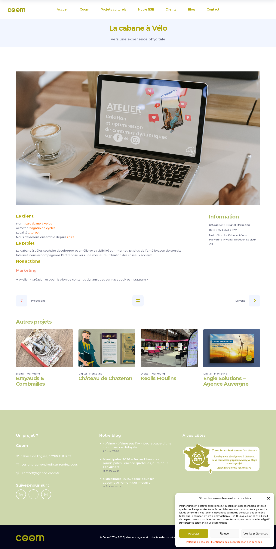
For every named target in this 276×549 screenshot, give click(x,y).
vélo (212, 244)
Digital (231, 224)
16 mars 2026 (111, 470)
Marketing (243, 224)
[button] (268, 498)
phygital (228, 239)
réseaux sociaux (245, 239)
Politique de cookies (197, 542)
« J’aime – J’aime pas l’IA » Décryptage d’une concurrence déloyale (137, 445)
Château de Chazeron (105, 378)
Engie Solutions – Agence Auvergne (226, 381)
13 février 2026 (112, 486)
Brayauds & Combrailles (30, 381)
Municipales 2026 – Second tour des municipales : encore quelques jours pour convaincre (135, 463)
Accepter (193, 533)
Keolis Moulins (158, 378)
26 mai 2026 (111, 451)
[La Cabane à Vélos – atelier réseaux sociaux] (138, 138)
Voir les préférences (256, 533)
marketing (215, 239)
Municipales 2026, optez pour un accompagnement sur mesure (128, 480)
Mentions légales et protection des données (236, 542)
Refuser (225, 533)
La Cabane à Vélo (235, 235)
